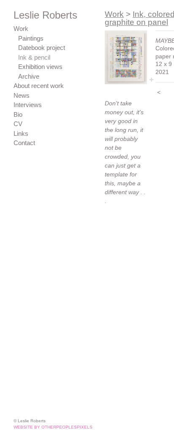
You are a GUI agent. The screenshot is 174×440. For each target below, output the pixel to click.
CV (18, 123)
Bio (18, 114)
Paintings (31, 38)
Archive (28, 76)
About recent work (39, 85)
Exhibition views (40, 66)
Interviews (28, 104)
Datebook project (41, 47)
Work (21, 28)
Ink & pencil (34, 57)
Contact (24, 142)
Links (21, 133)
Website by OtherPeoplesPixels (53, 427)
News (22, 95)
